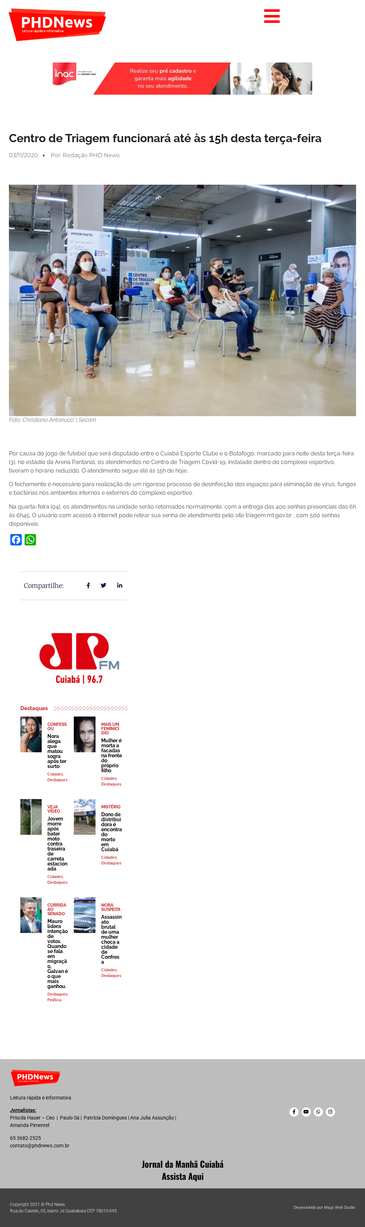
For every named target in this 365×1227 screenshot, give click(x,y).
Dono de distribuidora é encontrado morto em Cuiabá (111, 832)
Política (54, 1000)
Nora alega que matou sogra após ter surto (56, 751)
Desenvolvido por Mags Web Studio (324, 1207)
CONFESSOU (57, 726)
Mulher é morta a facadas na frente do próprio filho (111, 755)
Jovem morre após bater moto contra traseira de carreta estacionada (57, 844)
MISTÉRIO (110, 806)
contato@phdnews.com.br (40, 1145)
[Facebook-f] (294, 1112)
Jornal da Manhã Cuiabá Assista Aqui (182, 1169)
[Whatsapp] (318, 1112)
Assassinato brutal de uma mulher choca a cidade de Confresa (111, 939)
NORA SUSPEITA (110, 907)
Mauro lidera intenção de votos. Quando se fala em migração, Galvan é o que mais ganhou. (57, 953)
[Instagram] (330, 1112)
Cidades (55, 774)
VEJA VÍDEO (53, 809)
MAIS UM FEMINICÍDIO (110, 728)
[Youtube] (306, 1112)
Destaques (57, 780)
